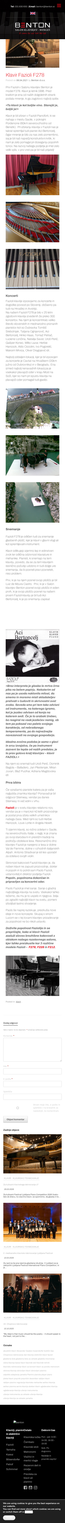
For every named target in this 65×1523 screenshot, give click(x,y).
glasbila (41, 1359)
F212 (51, 947)
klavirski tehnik (43, 1363)
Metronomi (30, 1451)
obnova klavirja (9, 1371)
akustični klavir (9, 1351)
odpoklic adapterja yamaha (15, 1374)
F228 (40, 947)
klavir (18, 1001)
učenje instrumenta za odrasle (16, 1394)
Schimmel (12, 1469)
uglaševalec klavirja (48, 1386)
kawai (17, 1363)
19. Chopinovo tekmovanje (15, 1324)
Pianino (30, 1374)
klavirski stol (31, 1363)
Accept (9, 1518)
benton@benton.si (45, 6)
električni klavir (40, 1355)
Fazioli (10, 1444)
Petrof (9, 1464)
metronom (54, 1367)
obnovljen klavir (23, 1371)
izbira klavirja (9, 1363)
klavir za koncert (29, 1367)
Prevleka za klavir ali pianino (30, 1478)
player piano (46, 1374)
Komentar (8, 1036)
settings (29, 1512)
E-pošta (8, 1079)
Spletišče (7, 1091)
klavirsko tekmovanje (26, 1178)
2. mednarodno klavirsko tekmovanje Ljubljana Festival (28, 1253)
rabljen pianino (9, 1382)
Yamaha (10, 1449)
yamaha (29, 1398)
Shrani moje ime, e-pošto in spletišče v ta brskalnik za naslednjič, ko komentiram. (46, 1107)
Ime (6, 1066)
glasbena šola (9, 1359)
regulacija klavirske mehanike (29, 1382)
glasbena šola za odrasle (27, 1359)
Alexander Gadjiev (25, 1351)
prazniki (17, 1378)
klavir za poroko (43, 1367)
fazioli (50, 1355)
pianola (37, 1374)
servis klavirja (22, 1386)
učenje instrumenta (29, 1390)
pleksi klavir (8, 1378)
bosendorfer (38, 1351)
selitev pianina (9, 1386)
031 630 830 (21, 6)
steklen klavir (34, 1386)
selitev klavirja (49, 1382)
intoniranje (50, 1359)
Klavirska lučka (32, 1437)
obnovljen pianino (38, 1371)
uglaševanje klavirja (12, 1390)
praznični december (29, 1378)
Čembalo (29, 1442)
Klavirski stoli (31, 1447)
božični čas (49, 1351)
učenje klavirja (36, 1394)
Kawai (9, 1454)
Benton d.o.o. (38, 80)
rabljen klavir (44, 1378)
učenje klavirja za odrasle (14, 1398)
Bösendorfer (13, 1459)
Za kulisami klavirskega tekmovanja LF (20, 1185)
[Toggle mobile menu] (59, 5)
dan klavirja (29, 1355)
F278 (32, 947)
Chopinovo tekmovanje (13, 1355)
